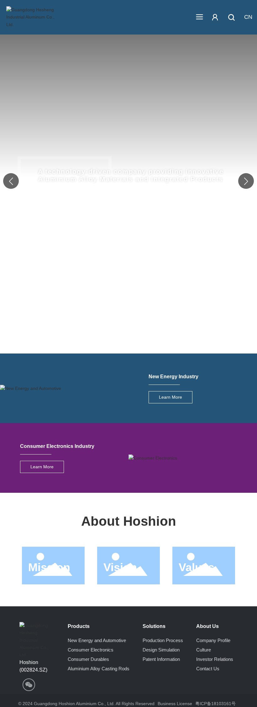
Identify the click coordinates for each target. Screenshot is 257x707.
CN (248, 17)
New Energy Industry (173, 376)
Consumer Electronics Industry (57, 446)
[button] (246, 181)
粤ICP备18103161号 (215, 703)
